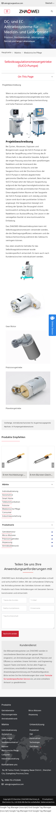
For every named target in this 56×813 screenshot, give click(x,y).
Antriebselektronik (10, 546)
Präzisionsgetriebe (10, 539)
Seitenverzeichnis (47, 802)
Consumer (6, 512)
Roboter (5, 505)
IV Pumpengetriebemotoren (22, 426)
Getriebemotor (8, 532)
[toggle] (7, 11)
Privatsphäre (47, 799)
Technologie (35, 742)
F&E (31, 734)
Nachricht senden (10, 633)
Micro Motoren (9, 535)
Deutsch (48, 3)
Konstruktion (35, 738)
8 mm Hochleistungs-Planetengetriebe (22, 474)
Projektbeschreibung (11, 85)
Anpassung (7, 542)
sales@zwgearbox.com (13, 3)
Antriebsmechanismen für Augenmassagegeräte (32, 423)
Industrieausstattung (11, 516)
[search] (51, 11)
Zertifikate (34, 746)
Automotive (7, 495)
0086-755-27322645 (13, 780)
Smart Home (7, 498)
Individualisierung (10, 491)
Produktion (34, 730)
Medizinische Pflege (11, 509)
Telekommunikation (11, 502)
